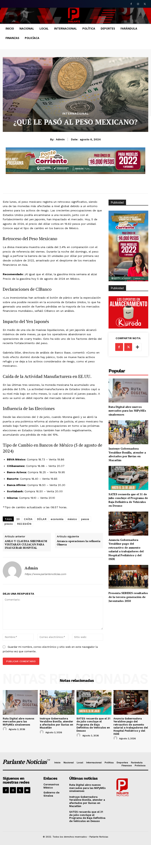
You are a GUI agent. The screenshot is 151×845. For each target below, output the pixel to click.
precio (9, 523)
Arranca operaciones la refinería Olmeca (78, 543)
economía (57, 519)
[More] (137, 347)
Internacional (75, 113)
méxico (72, 519)
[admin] (12, 570)
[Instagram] (137, 4)
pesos (85, 519)
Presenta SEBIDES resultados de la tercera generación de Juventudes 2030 (128, 597)
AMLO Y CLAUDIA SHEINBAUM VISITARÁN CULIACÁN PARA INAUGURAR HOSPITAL (26, 544)
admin (60, 139)
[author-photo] (5, 729)
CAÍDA (28, 519)
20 (18, 519)
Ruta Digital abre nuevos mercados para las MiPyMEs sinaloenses (127, 410)
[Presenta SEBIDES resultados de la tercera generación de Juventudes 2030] (128, 577)
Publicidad (117, 288)
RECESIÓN (24, 523)
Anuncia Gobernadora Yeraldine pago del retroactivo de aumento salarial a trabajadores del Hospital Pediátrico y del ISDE (126, 549)
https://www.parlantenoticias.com (45, 574)
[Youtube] (27, 790)
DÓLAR (42, 519)
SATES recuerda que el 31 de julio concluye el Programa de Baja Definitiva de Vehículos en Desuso (128, 500)
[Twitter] (144, 4)
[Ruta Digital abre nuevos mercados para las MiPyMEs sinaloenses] (128, 390)
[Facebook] (131, 4)
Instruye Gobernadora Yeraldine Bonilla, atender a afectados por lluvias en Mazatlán (127, 454)
